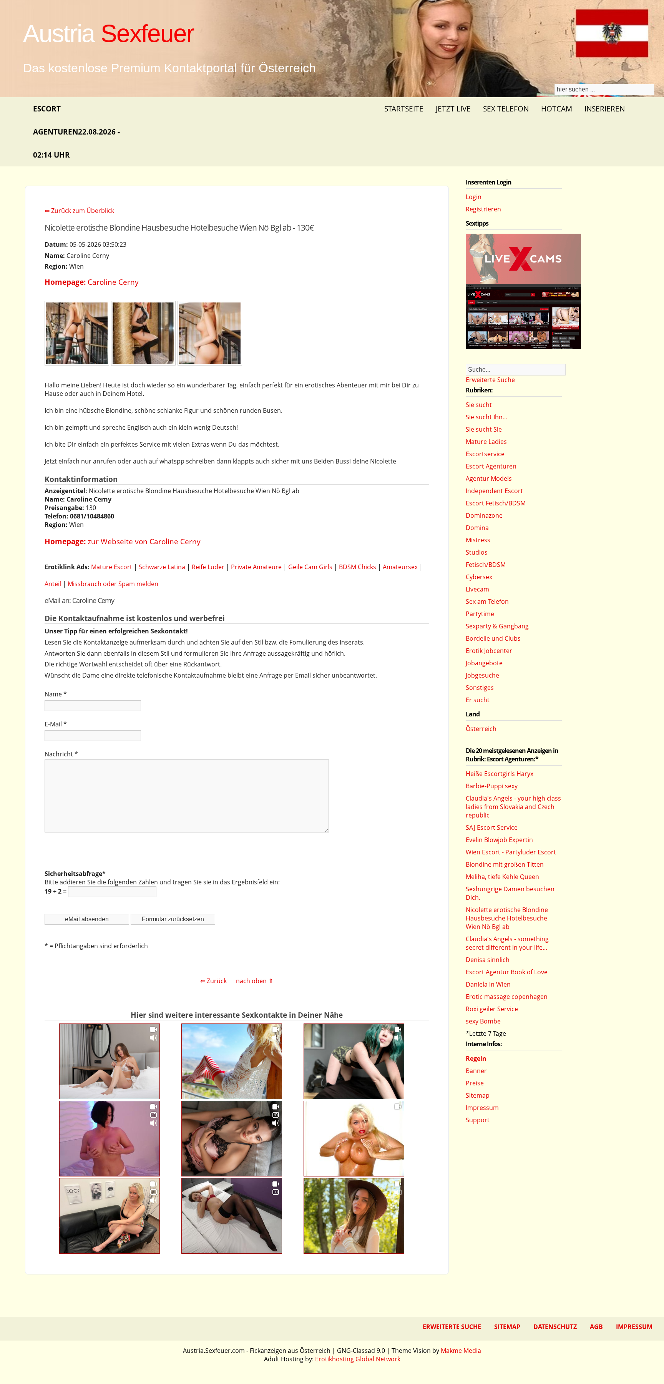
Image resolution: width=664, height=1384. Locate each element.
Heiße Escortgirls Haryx (499, 773)
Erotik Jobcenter (489, 650)
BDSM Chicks (357, 567)
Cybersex (479, 577)
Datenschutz (555, 1327)
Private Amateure (256, 567)
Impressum (482, 1107)
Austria (108, 33)
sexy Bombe (483, 1021)
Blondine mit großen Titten (505, 864)
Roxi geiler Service (492, 1009)
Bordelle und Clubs (493, 638)
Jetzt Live (453, 108)
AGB (596, 1327)
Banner (476, 1071)
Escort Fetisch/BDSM (496, 503)
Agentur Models (489, 478)
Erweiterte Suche (490, 379)
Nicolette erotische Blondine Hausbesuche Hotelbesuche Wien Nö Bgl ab (507, 918)
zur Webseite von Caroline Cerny (144, 541)
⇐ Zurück (213, 981)
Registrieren (483, 209)
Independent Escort (494, 491)
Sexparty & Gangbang (497, 626)
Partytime (480, 614)
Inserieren (604, 108)
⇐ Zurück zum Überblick (79, 210)
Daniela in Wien (488, 984)
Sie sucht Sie (484, 429)
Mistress (478, 540)
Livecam (477, 589)
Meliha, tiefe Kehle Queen (502, 876)
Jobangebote (484, 663)
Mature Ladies (486, 441)
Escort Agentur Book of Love (507, 972)
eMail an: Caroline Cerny (79, 600)
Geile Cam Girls (310, 567)
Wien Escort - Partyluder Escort (511, 852)
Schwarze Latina (162, 567)
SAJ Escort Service (492, 827)
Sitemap (478, 1095)
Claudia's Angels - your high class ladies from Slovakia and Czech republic (513, 806)
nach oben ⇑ (254, 981)
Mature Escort (111, 567)
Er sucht (478, 700)
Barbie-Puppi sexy (492, 786)
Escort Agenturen (491, 466)
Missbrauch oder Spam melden (113, 584)
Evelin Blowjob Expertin (499, 840)
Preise (475, 1083)
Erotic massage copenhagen (507, 996)
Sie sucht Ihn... (486, 417)
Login (473, 197)
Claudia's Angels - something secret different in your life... (507, 943)
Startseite (403, 108)
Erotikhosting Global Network (357, 1359)
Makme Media (461, 1350)
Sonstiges (480, 687)
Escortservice (485, 454)
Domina (477, 527)
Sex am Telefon (487, 601)
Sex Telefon (506, 108)
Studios (477, 552)
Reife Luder (208, 567)
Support (478, 1120)
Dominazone (484, 515)
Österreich (481, 728)
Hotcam (556, 108)
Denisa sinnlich (488, 959)
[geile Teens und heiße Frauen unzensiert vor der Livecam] (523, 346)
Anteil (53, 584)
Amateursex (400, 567)
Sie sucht (479, 404)
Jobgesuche (482, 675)
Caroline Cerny (113, 282)
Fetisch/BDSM (486, 564)
